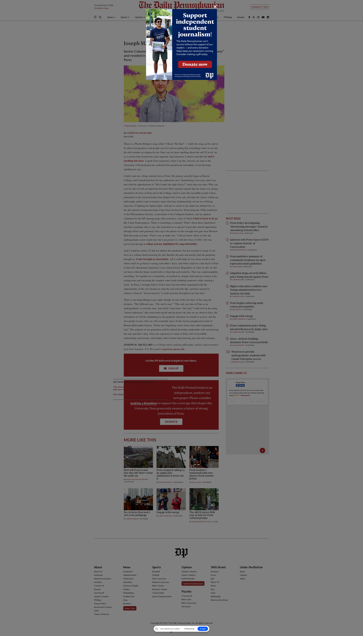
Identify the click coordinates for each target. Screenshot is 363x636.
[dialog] (181, 318)
